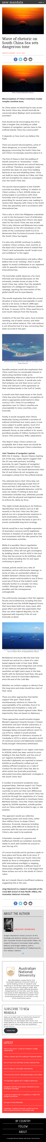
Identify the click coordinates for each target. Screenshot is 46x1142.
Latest (8, 1043)
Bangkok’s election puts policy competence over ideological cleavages (21, 1088)
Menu (40, 2)
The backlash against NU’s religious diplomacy (21, 1081)
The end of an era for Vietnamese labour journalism (23, 1075)
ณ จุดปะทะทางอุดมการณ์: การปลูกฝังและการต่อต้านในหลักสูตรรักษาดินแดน (22, 1096)
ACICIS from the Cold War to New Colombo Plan (21, 1063)
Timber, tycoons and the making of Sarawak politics (23, 1057)
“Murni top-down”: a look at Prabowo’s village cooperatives (21, 1050)
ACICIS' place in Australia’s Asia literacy (18, 1069)
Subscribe (11, 1031)
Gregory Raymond (8, 53)
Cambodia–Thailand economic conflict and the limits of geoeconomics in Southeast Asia (21, 1109)
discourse (6, 150)
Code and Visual (35, 1138)
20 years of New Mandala (13, 1103)
